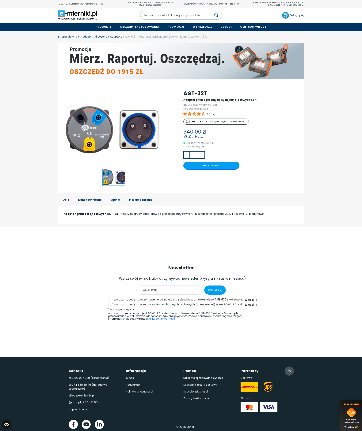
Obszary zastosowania (139, 27)
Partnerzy (249, 370)
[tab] (66, 200)
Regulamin (133, 385)
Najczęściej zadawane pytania (203, 378)
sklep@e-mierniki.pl (81, 395)
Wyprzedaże (202, 27)
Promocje (176, 27)
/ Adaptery (114, 37)
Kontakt (76, 370)
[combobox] (172, 15)
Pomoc (189, 370)
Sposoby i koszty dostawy (200, 385)
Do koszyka (211, 165)
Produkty (104, 27)
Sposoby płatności (195, 391)
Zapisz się (215, 290)
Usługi (226, 27)
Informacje (136, 370)
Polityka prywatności (139, 391)
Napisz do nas (78, 409)
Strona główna (67, 37)
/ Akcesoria (99, 37)
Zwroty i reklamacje (196, 398)
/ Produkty (84, 37)
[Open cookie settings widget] (6, 424)
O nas (130, 378)
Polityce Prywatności (162, 319)
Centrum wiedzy (253, 27)
